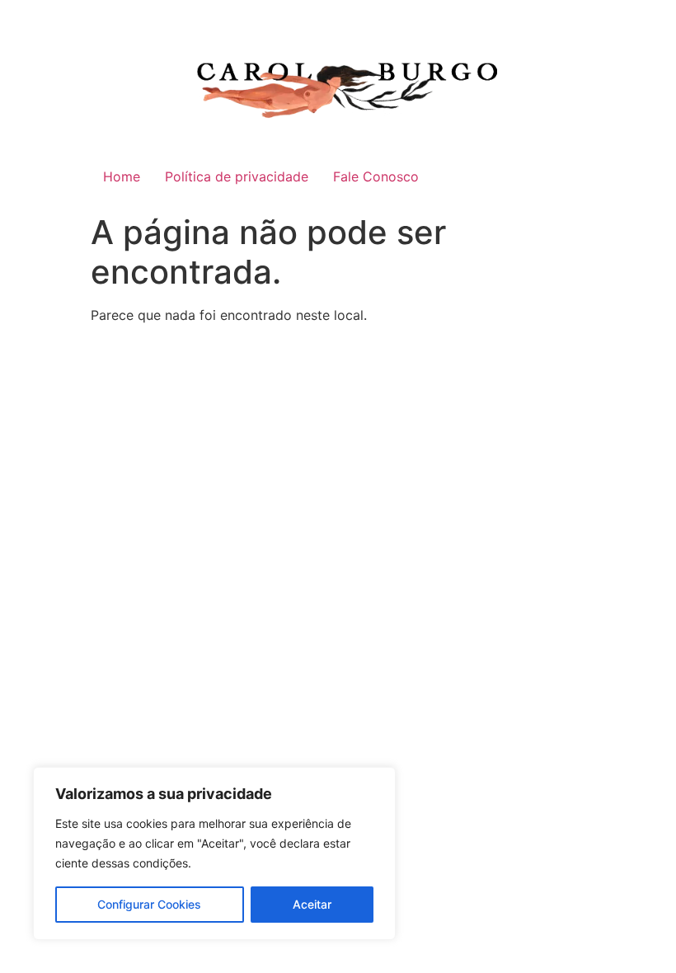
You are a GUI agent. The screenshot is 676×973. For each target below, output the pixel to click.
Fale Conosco (376, 176)
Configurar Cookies (149, 904)
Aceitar (312, 904)
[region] (214, 853)
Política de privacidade (236, 176)
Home (121, 176)
